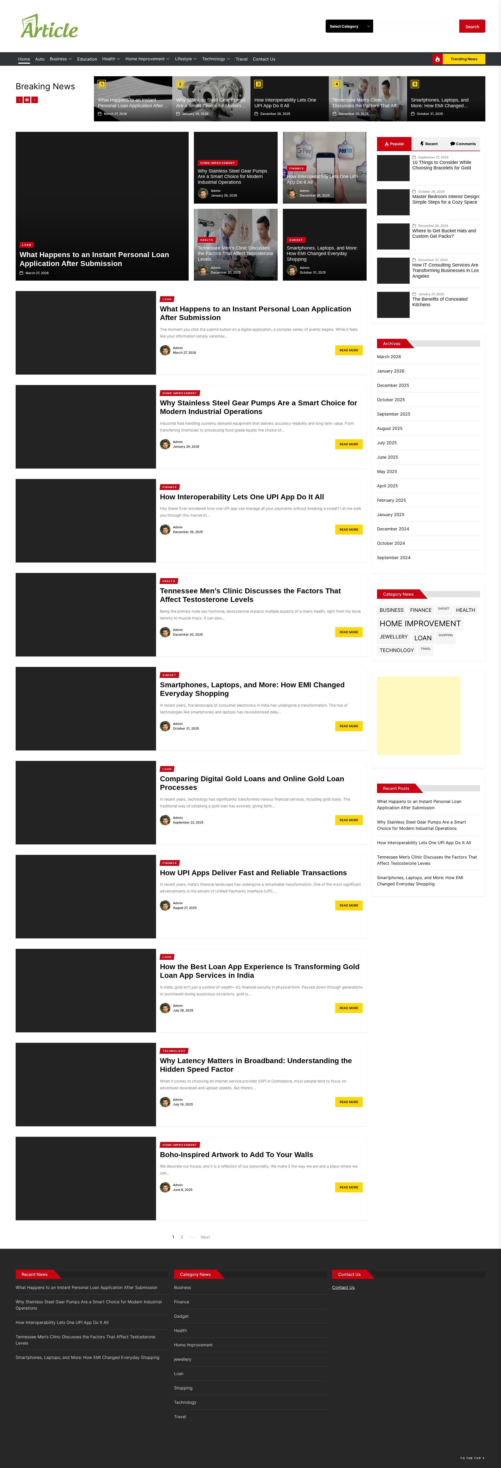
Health (108, 58)
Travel (242, 59)
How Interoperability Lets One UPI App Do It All (285, 102)
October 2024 (391, 543)
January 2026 (390, 371)
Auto (40, 59)
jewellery (394, 637)
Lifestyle (183, 58)
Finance (421, 610)
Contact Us (264, 59)
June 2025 (387, 457)
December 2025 (393, 385)
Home (24, 59)
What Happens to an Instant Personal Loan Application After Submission (130, 105)
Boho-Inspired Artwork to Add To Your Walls (236, 1155)
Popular (396, 143)
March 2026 (389, 356)
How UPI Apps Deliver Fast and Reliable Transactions (253, 873)
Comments (465, 143)
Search (472, 26)
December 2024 (393, 528)
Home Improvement (145, 58)
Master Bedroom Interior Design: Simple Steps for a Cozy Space (446, 199)
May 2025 (387, 471)
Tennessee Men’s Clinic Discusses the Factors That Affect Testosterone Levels (368, 105)
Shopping (445, 635)
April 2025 (387, 485)
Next (205, 1237)
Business (58, 58)
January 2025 (390, 514)
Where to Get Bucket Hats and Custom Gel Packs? (444, 233)
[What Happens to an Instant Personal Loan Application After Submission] (102, 206)
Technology (213, 58)
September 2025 (393, 414)
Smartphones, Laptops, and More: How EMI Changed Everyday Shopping (440, 105)
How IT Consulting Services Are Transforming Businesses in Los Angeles (445, 270)
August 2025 (390, 428)
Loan (423, 638)
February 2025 (391, 500)
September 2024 (393, 557)
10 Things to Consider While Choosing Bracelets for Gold (441, 165)
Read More (349, 350)
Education (87, 59)
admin (215, 191)
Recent (431, 143)
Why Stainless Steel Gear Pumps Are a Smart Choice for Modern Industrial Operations (211, 105)
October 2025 (391, 399)
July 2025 (387, 442)
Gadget (444, 608)
